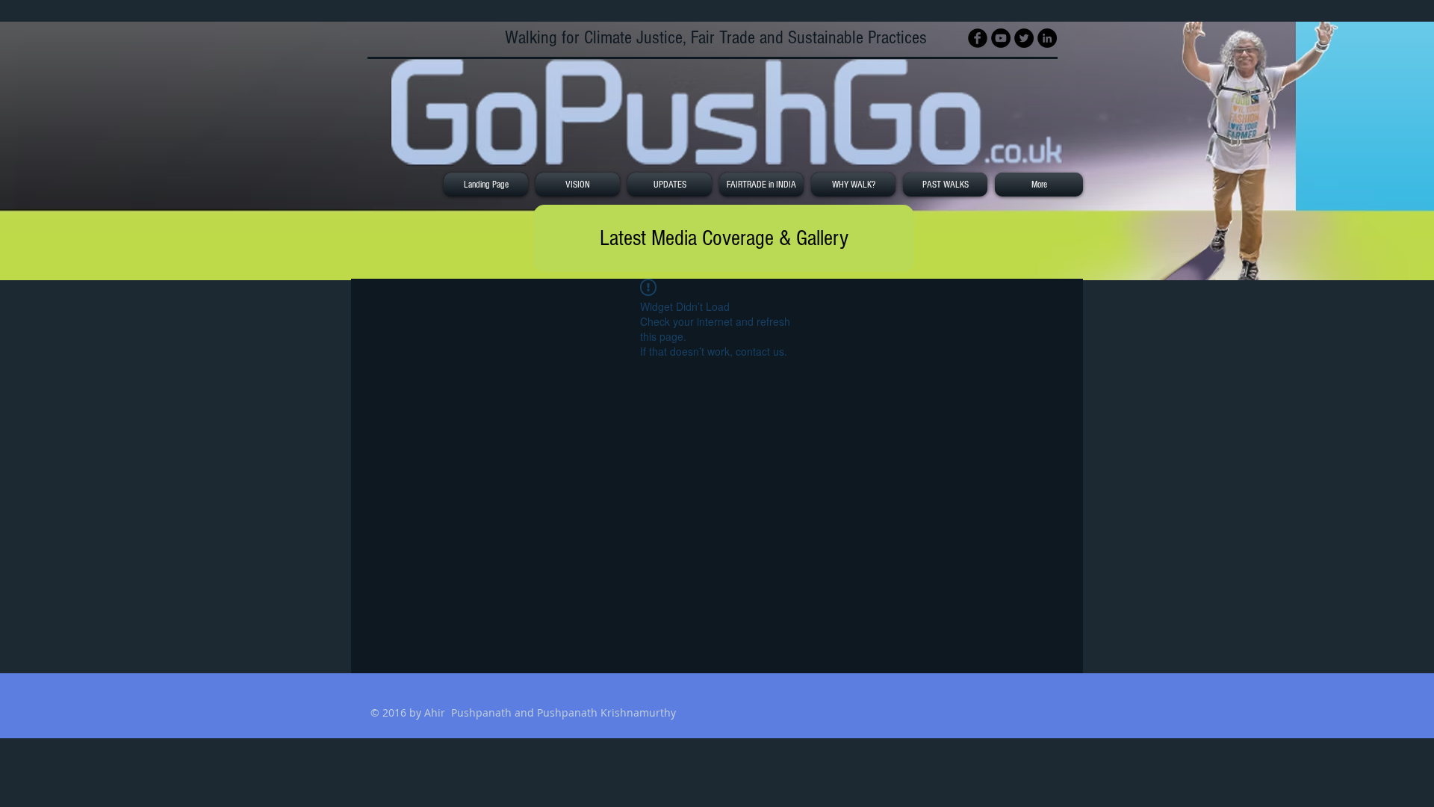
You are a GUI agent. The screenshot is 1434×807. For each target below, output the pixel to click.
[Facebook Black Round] (977, 38)
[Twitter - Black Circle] (1024, 38)
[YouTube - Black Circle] (1001, 38)
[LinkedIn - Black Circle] (1047, 38)
